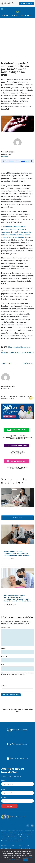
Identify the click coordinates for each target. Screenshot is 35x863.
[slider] (23, 160)
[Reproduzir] (4, 161)
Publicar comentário (11, 694)
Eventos (15, 15)
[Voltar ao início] (17, 12)
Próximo (28, 363)
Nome (3, 648)
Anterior (7, 363)
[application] (17, 161)
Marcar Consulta (26, 3)
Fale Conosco (24, 845)
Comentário (5, 627)
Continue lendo (17, 518)
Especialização (26, 15)
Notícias (5, 15)
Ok (25, 860)
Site (2, 665)
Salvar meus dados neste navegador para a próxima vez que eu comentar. (17, 673)
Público (4, 797)
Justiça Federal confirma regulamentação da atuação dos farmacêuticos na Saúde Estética (16, 553)
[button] (2, 9)
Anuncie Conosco (7, 845)
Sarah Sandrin (8, 152)
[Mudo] (19, 161)
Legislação (4, 156)
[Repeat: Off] (31, 161)
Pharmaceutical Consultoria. (19, 347)
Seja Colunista (24, 848)
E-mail (4, 656)
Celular (4, 686)
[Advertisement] (17, 41)
